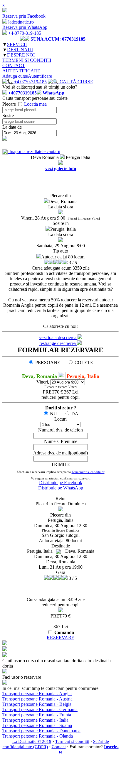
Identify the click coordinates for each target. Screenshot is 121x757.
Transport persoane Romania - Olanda (37, 735)
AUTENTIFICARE (21, 70)
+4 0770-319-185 (30, 81)
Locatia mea (35, 104)
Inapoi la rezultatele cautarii (34, 151)
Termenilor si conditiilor (88, 472)
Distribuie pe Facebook (60, 482)
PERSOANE (47, 362)
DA (74, 413)
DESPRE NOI (21, 54)
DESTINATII (20, 49)
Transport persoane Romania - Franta (36, 714)
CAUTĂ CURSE (75, 81)
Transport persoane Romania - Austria (37, 698)
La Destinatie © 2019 (31, 741)
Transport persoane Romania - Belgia (36, 704)
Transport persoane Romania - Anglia (37, 693)
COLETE (84, 362)
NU (53, 413)
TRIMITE (60, 464)
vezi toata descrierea (58, 337)
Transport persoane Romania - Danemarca (41, 730)
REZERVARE (60, 637)
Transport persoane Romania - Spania (37, 725)
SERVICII (17, 44)
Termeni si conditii (72, 741)
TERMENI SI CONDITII (26, 60)
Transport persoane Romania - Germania (40, 709)
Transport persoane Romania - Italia (35, 720)
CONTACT (13, 65)
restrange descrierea (58, 343)
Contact (59, 746)
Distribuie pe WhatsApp (60, 487)
